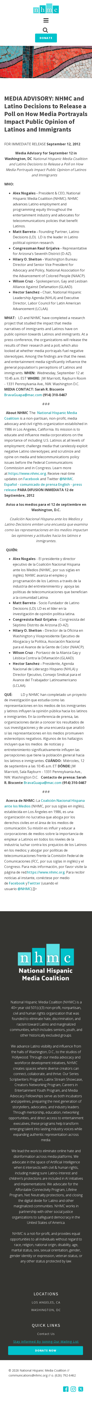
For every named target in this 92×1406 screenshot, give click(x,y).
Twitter (33, 883)
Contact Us (46, 1333)
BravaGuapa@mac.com (23, 395)
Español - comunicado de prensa (30, 484)
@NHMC (66, 478)
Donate (46, 38)
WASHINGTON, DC (46, 1309)
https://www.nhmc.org (27, 473)
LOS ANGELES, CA (46, 1302)
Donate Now (45, 1350)
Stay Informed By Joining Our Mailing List (46, 1341)
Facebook (31, 478)
